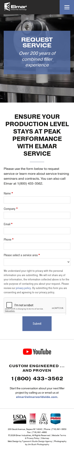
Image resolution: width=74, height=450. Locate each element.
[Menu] (67, 7)
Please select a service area (22, 255)
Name (8, 193)
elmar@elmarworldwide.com (36, 397)
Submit (37, 323)
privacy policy (23, 288)
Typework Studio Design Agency (37, 441)
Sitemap (45, 438)
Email (8, 224)
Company (11, 209)
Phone (9, 239)
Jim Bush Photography (38, 444)
